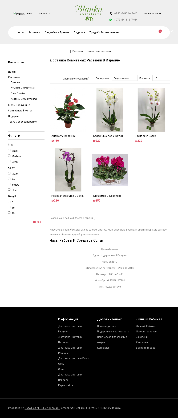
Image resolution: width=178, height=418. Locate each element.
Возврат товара (146, 347)
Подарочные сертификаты (113, 331)
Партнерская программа (112, 337)
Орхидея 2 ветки (145, 135)
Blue (14, 190)
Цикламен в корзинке (107, 195)
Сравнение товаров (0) (76, 78)
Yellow (15, 184)
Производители (106, 326)
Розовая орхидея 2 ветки (67, 195)
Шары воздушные (19, 105)
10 (13, 207)
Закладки (142, 337)
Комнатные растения (99, 51)
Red (14, 179)
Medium (16, 156)
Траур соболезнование (104, 32)
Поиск (37, 221)
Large (15, 161)
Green (15, 174)
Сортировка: (103, 78)
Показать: (145, 78)
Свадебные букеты (57, 32)
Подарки (79, 32)
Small (15, 150)
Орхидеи (16, 82)
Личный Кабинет (146, 326)
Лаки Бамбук (18, 93)
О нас (61, 369)
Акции (101, 342)
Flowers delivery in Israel (42, 408)
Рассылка (142, 342)
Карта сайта (65, 385)
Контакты (103, 347)
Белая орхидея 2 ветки (108, 135)
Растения (34, 32)
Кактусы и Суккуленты (24, 99)
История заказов (146, 331)
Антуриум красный (63, 135)
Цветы (19, 32)
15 (13, 213)
